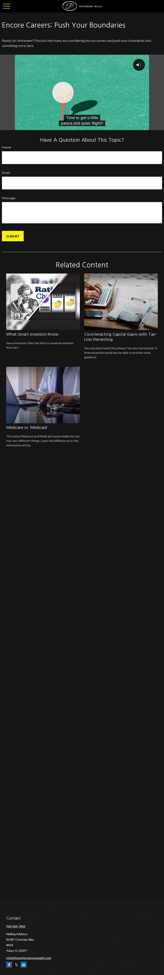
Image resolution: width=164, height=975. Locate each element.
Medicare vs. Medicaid (26, 427)
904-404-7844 (15, 926)
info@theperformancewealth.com (28, 958)
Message (8, 198)
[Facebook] (9, 965)
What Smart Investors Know (32, 334)
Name (6, 147)
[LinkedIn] (23, 965)
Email (6, 172)
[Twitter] (16, 965)
